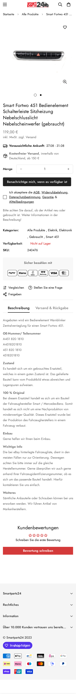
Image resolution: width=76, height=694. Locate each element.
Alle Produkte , (37, 230)
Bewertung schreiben (38, 550)
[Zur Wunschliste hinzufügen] (64, 27)
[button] (68, 4)
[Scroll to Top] (69, 673)
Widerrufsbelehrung (54, 192)
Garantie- (48, 197)
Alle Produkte (30, 14)
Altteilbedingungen (21, 201)
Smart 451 (52, 237)
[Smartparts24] (38, 4)
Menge (7, 169)
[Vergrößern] (64, 81)
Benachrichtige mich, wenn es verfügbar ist (37, 182)
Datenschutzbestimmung (24, 197)
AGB (36, 192)
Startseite (8, 14)
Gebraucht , (37, 237)
